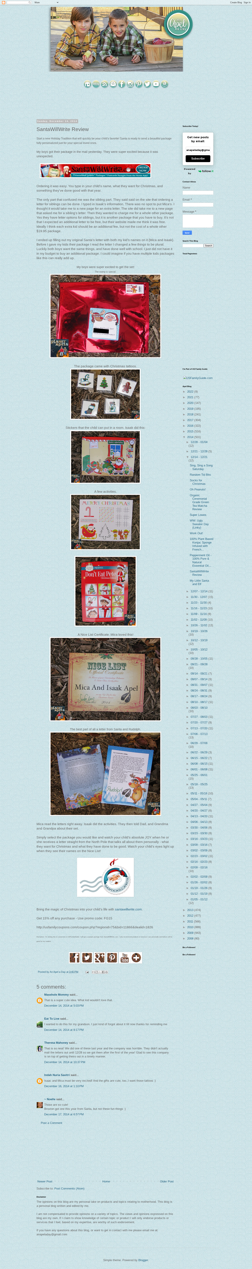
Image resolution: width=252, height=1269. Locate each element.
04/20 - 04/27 (199, 810)
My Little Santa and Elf (199, 582)
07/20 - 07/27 (199, 722)
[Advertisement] (105, 1152)
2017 (190, 420)
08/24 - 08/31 (199, 690)
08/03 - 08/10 (199, 707)
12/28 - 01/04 (199, 442)
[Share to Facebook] (103, 972)
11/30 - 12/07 (199, 597)
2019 (190, 408)
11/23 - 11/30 (199, 602)
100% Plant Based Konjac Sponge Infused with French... (201, 544)
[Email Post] (86, 971)
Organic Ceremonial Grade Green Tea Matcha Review (199, 502)
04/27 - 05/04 (199, 805)
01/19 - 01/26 (199, 888)
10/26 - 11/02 (199, 625)
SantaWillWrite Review (199, 573)
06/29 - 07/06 (199, 743)
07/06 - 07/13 (199, 734)
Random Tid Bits (200, 474)
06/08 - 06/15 (199, 763)
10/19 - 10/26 (199, 631)
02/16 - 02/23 (199, 861)
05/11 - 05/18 (199, 793)
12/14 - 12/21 (199, 457)
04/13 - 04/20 (199, 816)
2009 (190, 932)
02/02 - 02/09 (199, 876)
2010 (190, 927)
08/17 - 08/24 (199, 696)
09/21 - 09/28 (199, 664)
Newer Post (44, 1181)
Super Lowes (198, 515)
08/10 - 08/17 (199, 702)
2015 (190, 431)
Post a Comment (51, 1123)
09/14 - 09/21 (199, 673)
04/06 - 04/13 (199, 822)
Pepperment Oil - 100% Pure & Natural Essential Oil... (201, 560)
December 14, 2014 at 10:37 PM (64, 1062)
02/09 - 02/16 (199, 867)
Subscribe (198, 158)
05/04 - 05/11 (199, 799)
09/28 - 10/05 (199, 658)
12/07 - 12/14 (199, 591)
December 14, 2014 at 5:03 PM (64, 1005)
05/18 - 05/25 (199, 784)
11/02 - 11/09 (199, 619)
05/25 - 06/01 (199, 775)
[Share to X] (100, 972)
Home (106, 1181)
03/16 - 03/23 (199, 839)
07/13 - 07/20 (199, 728)
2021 (190, 397)
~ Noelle (49, 1099)
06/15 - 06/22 (199, 758)
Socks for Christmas (198, 482)
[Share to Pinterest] (106, 972)
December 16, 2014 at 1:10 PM (64, 1086)
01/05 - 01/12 (199, 899)
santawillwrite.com (128, 909)
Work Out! (196, 533)
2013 (190, 910)
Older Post (167, 1181)
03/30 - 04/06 (199, 827)
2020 (190, 403)
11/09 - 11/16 (199, 614)
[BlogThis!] (96, 972)
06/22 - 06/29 (199, 752)
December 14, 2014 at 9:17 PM (64, 1030)
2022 (190, 391)
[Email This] (93, 972)
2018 (190, 414)
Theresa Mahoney (56, 1042)
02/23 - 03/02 (199, 856)
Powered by (189, 171)
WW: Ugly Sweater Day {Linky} (199, 524)
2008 (190, 938)
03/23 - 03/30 (199, 833)
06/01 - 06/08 (199, 769)
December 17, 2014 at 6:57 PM (64, 1114)
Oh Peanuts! (198, 489)
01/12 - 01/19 (199, 893)
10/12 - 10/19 (199, 640)
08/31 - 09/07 (199, 685)
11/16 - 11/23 (199, 608)
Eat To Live (51, 1018)
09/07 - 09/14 (199, 679)
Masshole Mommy (56, 994)
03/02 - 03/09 (199, 850)
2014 (190, 437)
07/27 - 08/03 (199, 716)
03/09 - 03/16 (199, 844)
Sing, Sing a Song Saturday (201, 467)
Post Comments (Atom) (69, 1188)
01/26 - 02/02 (199, 882)
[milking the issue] (74, 962)
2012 (190, 915)
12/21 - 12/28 (199, 451)
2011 (190, 921)
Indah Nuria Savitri (57, 1075)
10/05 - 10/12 (199, 649)
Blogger (143, 1260)
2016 (190, 425)
